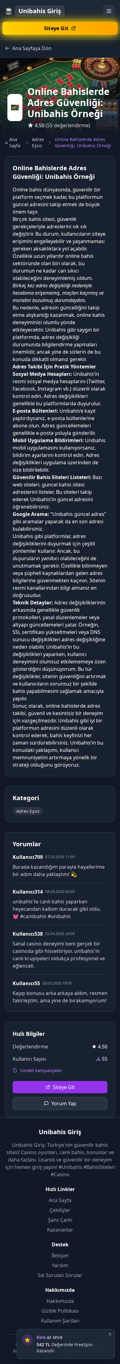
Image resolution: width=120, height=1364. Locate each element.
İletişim (60, 1255)
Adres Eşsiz (38, 142)
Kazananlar (60, 1229)
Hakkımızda (60, 1301)
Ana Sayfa (14, 142)
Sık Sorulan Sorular (60, 1275)
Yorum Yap (63, 1103)
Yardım (60, 1265)
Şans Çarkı (60, 1220)
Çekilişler (60, 1210)
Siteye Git (64, 1087)
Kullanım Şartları (60, 1320)
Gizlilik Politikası (60, 1310)
